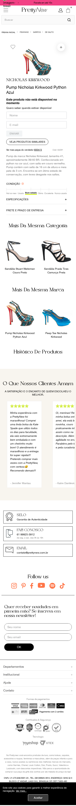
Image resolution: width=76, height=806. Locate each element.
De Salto (49, 32)
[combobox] (38, 19)
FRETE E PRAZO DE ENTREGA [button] (25, 210)
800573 (38, 150)
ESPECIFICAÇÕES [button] (17, 199)
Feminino (24, 32)
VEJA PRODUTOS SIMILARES (27, 141)
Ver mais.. (21, 791)
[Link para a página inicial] (8, 32)
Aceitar (38, 797)
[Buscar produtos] (69, 19)
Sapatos (37, 32)
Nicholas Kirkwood (28, 80)
